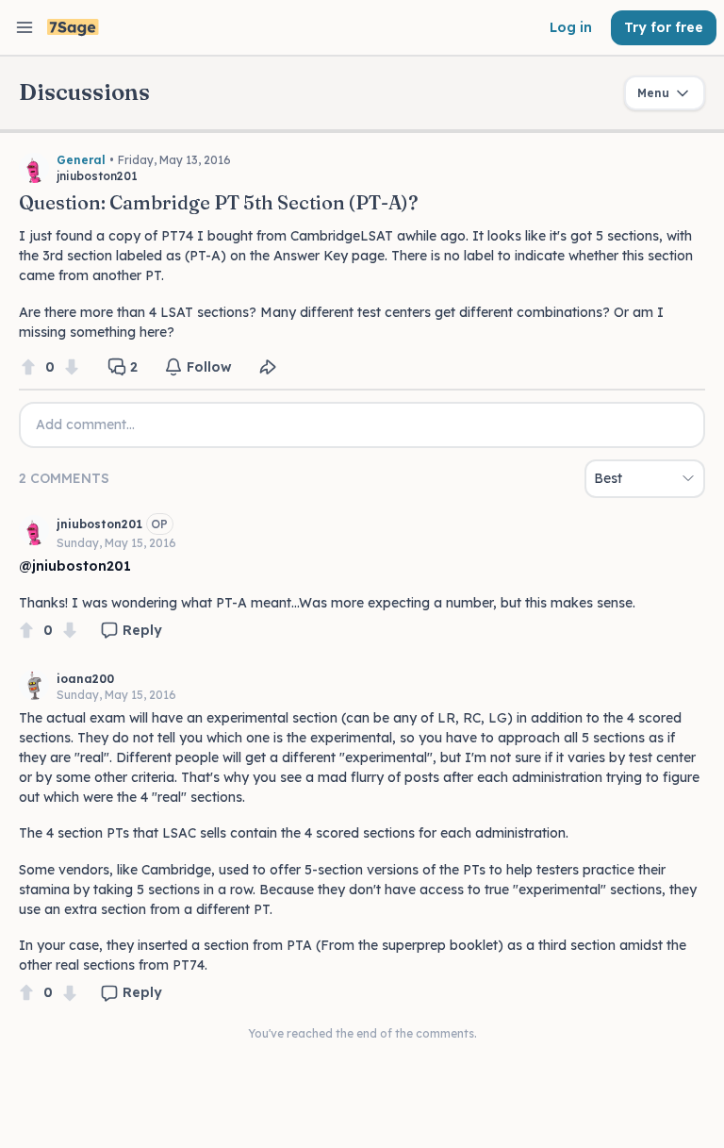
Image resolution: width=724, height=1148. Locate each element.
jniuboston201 (99, 524)
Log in (571, 27)
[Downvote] (72, 367)
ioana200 (85, 679)
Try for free (663, 27)
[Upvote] (28, 367)
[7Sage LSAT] (73, 28)
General (81, 160)
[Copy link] (268, 367)
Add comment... (85, 424)
